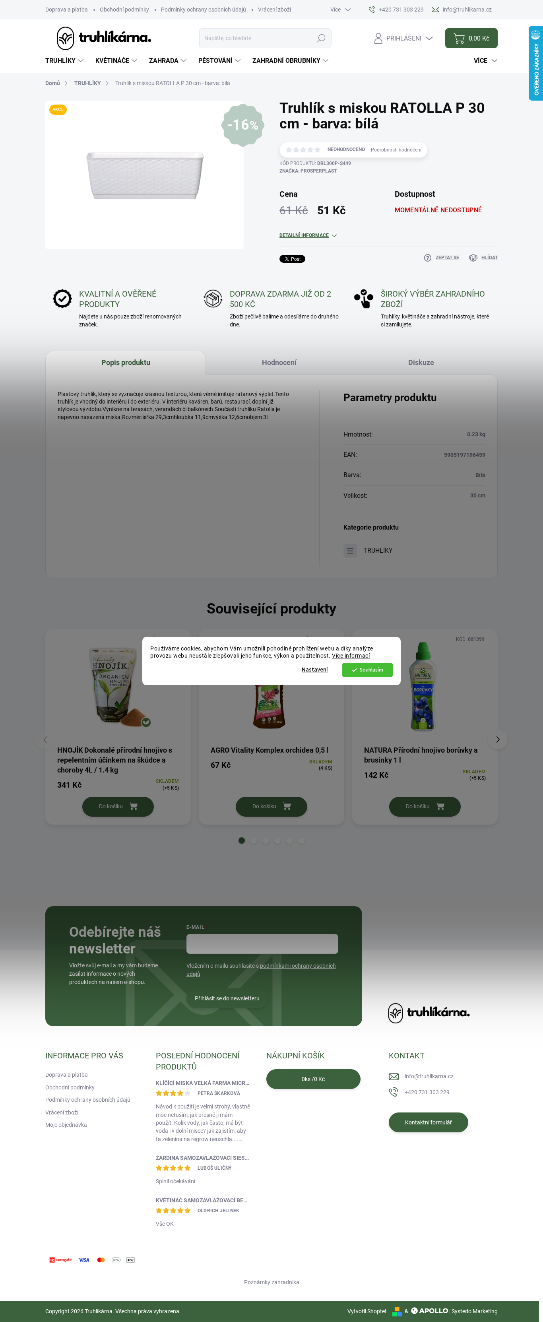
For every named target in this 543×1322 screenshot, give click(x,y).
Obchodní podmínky (124, 9)
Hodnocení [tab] (279, 362)
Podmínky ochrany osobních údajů (203, 9)
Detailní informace (304, 235)
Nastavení (315, 670)
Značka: (308, 171)
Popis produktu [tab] (125, 362)
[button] (242, 840)
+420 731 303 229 (427, 1092)
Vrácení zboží (274, 9)
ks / (313, 1079)
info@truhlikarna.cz (429, 1076)
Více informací (351, 656)
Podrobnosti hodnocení (396, 150)
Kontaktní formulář (428, 1122)
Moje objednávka (66, 1125)
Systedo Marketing (475, 1311)
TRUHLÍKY (378, 550)
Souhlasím (371, 670)
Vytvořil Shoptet (367, 1311)
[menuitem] (65, 61)
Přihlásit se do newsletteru (227, 998)
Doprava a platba (66, 9)
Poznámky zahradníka (271, 1282)
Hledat (321, 38)
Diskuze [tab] (421, 362)
